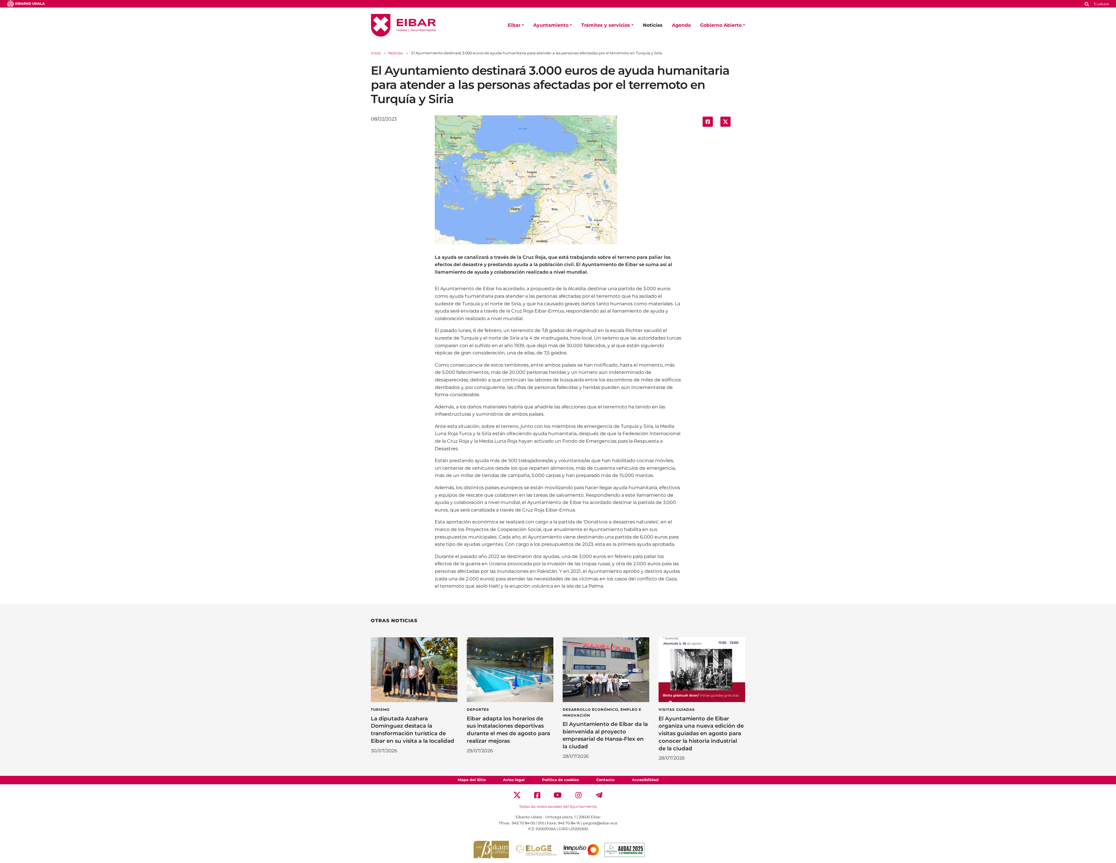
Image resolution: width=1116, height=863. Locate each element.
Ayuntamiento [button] (550, 25)
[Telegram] (599, 794)
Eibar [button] (514, 25)
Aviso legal (514, 780)
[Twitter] (517, 794)
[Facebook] (537, 794)
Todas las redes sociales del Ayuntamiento (558, 806)
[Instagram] (578, 794)
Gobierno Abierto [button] (721, 25)
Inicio (376, 53)
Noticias (653, 25)
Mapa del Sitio (472, 780)
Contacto (605, 780)
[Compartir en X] (725, 121)
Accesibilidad (645, 780)
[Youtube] (557, 794)
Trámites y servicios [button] (605, 25)
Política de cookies (560, 780)
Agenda (681, 25)
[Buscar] (1087, 3)
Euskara (1101, 4)
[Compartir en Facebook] (707, 121)
